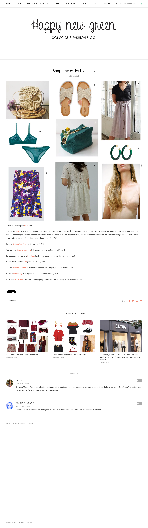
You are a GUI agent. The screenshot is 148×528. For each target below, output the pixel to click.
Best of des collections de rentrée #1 (69, 354)
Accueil (9, 3)
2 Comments (11, 300)
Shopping (57, 3)
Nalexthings (18, 273)
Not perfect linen (20, 244)
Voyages (106, 3)
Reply (139, 381)
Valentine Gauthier (20, 268)
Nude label (19, 279)
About (117, 3)
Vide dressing (72, 3)
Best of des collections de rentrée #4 (23, 354)
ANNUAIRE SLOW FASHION (37, 3)
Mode (19, 3)
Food (96, 3)
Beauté (86, 3)
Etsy (26, 225)
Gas (25, 262)
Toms (18, 231)
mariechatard (25, 403)
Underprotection (24, 250)
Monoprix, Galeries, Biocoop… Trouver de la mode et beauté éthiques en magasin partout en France (120, 357)
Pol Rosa (31, 256)
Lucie (19, 380)
